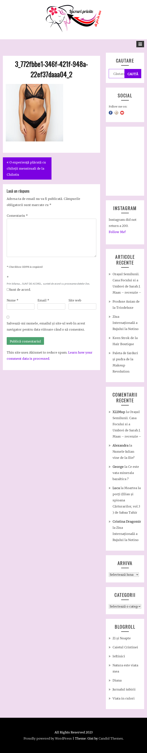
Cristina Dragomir (127, 521)
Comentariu (17, 216)
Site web (75, 300)
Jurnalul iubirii (124, 689)
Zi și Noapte (122, 638)
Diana (117, 680)
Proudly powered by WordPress (48, 738)
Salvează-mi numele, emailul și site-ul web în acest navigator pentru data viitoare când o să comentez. (46, 326)
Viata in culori (124, 698)
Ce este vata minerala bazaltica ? (126, 473)
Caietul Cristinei (125, 647)
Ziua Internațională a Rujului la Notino (126, 323)
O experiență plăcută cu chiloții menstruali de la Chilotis (26, 168)
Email (43, 300)
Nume (12, 300)
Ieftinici (119, 656)
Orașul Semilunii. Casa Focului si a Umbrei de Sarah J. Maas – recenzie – (127, 424)
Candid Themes (111, 738)
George (118, 467)
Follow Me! (117, 232)
